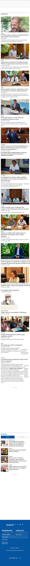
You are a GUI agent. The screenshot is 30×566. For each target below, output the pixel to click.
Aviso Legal (5, 539)
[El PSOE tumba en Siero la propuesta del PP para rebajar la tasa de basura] (15, 24)
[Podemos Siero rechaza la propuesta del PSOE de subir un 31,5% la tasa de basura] (15, 275)
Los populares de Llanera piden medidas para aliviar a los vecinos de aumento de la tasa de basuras (14, 178)
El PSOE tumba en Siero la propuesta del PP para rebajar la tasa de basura (14, 36)
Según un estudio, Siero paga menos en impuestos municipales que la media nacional (13, 234)
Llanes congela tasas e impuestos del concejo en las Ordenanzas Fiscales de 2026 (14, 208)
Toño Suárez (4, 38)
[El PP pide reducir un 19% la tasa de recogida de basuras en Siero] (15, 107)
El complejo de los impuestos (10, 290)
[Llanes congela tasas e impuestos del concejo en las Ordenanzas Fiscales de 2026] (15, 197)
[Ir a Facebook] (15, 524)
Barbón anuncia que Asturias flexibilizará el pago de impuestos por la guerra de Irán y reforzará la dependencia (14, 147)
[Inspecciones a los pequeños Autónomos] (15, 302)
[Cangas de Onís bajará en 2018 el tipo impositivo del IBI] (15, 324)
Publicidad (5, 537)
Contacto (18, 534)
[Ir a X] (18, 524)
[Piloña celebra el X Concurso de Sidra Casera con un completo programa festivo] (4, 468)
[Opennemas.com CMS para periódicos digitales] (15, 558)
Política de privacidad (5, 543)
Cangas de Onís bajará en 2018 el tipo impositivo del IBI (13, 335)
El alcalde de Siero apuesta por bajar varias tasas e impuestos (14, 360)
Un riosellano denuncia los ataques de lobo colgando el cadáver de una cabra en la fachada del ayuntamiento (16, 444)
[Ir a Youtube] (20, 524)
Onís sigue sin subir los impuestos (11, 345)
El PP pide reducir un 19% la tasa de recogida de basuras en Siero (12, 118)
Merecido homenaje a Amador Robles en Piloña (17, 450)
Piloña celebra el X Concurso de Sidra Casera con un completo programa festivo (18, 468)
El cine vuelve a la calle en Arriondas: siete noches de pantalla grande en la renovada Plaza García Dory (17, 460)
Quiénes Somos (6, 534)
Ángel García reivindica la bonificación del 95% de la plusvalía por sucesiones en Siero (14, 63)
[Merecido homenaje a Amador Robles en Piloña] (4, 451)
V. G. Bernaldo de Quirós (6, 291)
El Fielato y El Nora (5, 65)
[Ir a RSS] (22, 524)
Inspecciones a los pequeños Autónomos (14, 312)
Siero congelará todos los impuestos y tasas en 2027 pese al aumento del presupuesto (14, 90)
